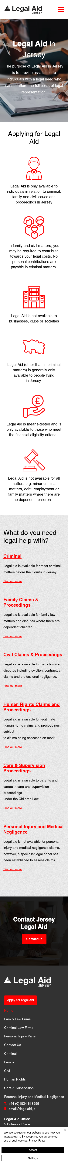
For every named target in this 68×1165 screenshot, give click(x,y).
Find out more (12, 581)
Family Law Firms (17, 1019)
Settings (33, 1158)
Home (8, 1010)
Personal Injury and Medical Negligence (34, 1097)
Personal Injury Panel (20, 1036)
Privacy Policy (37, 1140)
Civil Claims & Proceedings (32, 654)
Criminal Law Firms (18, 1028)
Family (9, 1062)
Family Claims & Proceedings (20, 602)
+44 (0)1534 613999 (23, 1103)
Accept (33, 1150)
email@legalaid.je (21, 1109)
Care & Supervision (19, 1088)
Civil (7, 1071)
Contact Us (12, 1045)
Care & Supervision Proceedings (24, 768)
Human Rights (15, 1079)
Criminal (12, 556)
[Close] (62, 1132)
